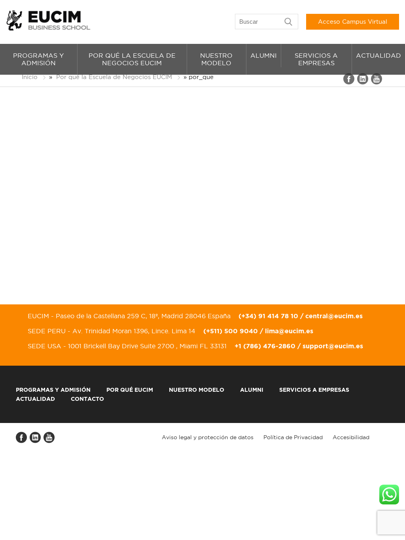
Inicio (30, 77)
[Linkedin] (363, 82)
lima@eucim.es (289, 330)
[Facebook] (349, 82)
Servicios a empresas (316, 59)
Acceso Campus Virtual (352, 21)
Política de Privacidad (293, 437)
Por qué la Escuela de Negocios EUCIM (132, 59)
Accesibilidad (351, 437)
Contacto (87, 399)
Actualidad (378, 55)
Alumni (263, 55)
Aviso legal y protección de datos (208, 437)
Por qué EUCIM (129, 390)
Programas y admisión (38, 59)
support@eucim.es (333, 345)
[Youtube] (377, 82)
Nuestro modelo (216, 59)
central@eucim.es (334, 315)
